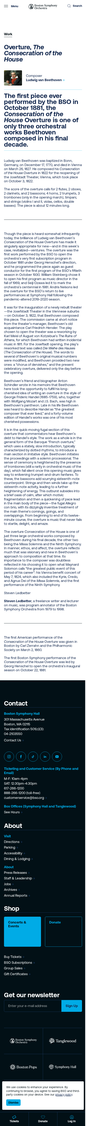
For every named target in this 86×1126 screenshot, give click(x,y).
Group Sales (13, 968)
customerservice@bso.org (24, 798)
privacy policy (63, 1094)
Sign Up (72, 1006)
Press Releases (15, 873)
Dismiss (13, 1102)
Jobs (7, 884)
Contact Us (12, 740)
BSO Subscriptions (18, 963)
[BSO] (23, 1041)
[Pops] (23, 1067)
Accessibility (13, 853)
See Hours (12, 812)
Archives (10, 890)
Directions (11, 842)
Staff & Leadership (18, 878)
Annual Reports (15, 895)
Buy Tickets (12, 957)
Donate (55, 922)
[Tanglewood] (62, 1041)
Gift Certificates (16, 974)
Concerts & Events (17, 924)
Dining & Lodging (17, 859)
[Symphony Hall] (62, 1067)
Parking (9, 847)
